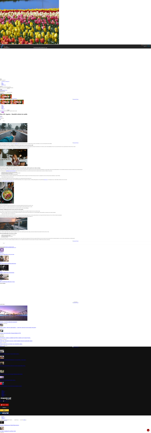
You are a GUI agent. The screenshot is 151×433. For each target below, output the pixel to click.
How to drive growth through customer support (10, 247)
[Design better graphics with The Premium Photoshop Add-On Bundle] (2, 372)
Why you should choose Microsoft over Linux (7, 281)
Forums (2, 83)
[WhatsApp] (16, 121)
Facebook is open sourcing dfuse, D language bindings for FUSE (10, 333)
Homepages (3, 108)
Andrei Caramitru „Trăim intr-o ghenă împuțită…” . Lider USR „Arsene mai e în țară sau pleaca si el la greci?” (18, 327)
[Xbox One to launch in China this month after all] (4, 261)
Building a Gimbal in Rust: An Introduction (7, 272)
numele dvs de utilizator (10, 87)
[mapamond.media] (4, 411)
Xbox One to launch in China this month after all (8, 263)
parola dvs (8, 88)
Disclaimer (3, 416)
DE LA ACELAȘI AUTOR (10, 254)
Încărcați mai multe (2, 346)
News (2, 105)
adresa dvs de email (9, 92)
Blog (2, 82)
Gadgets (3, 106)
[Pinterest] (13, 121)
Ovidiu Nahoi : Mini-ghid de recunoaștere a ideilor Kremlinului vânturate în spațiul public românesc (16, 340)
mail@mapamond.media (7, 414)
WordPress (16, 143)
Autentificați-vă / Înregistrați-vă (5, 81)
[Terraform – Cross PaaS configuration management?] (13, 320)
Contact (2, 84)
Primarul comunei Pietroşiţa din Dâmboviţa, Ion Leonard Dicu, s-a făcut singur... (13, 359)
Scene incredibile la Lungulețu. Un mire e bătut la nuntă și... (9, 353)
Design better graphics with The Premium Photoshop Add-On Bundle (11, 374)
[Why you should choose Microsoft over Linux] (4, 279)
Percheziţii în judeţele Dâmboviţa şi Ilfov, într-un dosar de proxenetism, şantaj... (13, 365)
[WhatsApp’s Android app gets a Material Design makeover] (2, 423)
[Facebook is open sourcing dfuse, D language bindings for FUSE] (1, 331)
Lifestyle (3, 107)
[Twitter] (10, 121)
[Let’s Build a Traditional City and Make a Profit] (2, 429)
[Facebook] (7, 121)
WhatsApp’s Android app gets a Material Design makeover (9, 425)
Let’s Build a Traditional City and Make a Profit (8, 431)
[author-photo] (2, 251)
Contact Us (3, 418)
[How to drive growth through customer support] (2, 378)
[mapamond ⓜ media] (75, 99)
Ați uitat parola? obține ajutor (3, 90)
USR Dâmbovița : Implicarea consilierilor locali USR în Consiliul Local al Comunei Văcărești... (15, 337)
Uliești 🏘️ (1, 252)
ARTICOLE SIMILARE (3, 254)
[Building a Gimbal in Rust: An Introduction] (4, 270)
